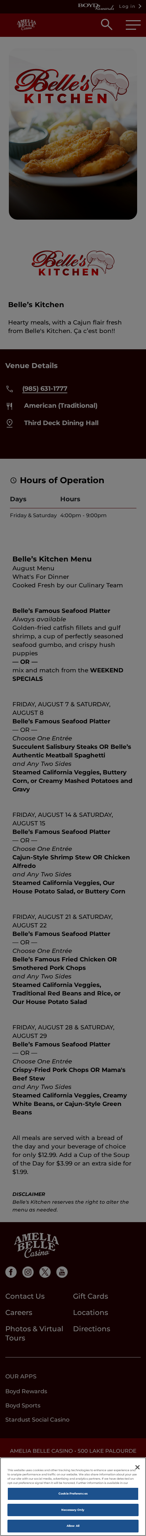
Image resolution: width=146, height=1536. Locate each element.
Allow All (73, 1525)
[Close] (137, 1467)
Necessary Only (72, 1510)
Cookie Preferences (72, 1493)
